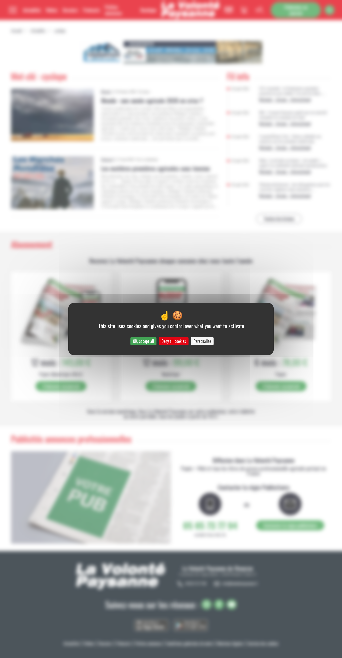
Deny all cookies (173, 341)
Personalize (202, 341)
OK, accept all (143, 341)
